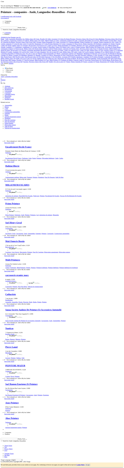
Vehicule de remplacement (35, 286)
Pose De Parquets (50, 177)
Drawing (25, 302)
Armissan (8, 172)
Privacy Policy (8, 449)
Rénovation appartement (51, 252)
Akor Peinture (12, 418)
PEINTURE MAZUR (15, 365)
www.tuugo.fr (5, 18)
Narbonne (8, 152)
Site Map (7, 455)
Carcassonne (9, 228)
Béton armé (23, 177)
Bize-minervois (9, 247)
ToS (5, 447)
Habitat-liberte (12, 166)
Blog (5, 457)
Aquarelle (8, 302)
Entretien (38, 233)
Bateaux (12, 339)
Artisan (7, 267)
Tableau (18, 358)
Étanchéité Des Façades (25, 196)
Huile (30, 302)
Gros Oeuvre (15, 252)
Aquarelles (15, 302)
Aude (30, 158)
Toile (23, 358)
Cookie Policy (80, 465)
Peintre (28, 267)
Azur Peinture (12, 403)
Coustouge (8, 371)
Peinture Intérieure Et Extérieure (68, 267)
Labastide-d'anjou (10, 281)
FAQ (5, 450)
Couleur (7, 376)
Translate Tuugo (9, 453)
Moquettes (56, 215)
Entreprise (13, 267)
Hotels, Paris (21, 27)
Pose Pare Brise (22, 286)
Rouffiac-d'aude (10, 334)
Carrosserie (50, 233)
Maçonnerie (23, 252)
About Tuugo (8, 445)
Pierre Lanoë (11, 347)
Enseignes (46, 395)
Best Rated (9, 68)
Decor (12, 376)
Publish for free (5, 37)
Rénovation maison (64, 252)
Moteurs (18, 339)
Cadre (56, 158)
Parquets (29, 177)
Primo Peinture (12, 203)
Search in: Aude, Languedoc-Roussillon (14, 29)
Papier (34, 158)
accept (88, 465)
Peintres (44, 302)
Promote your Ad (16, 37)
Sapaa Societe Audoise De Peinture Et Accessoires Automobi (33, 310)
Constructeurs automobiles (61, 233)
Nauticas (9, 328)
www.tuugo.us (52, 7)
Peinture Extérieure (41, 267)
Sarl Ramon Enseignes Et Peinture (21, 384)
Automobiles (31, 233)
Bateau (7, 339)
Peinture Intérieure (53, 267)
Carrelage (8, 252)
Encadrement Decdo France (18, 147)
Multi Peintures (12, 260)
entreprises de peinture (11, 196)
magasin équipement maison (13, 427)
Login (2, 16)
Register (6, 16)
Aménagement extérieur (12, 177)
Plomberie (41, 177)
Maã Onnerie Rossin (15, 241)
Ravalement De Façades (52, 196)
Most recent (9, 70)
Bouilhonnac (9, 300)
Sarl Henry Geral (13, 222)
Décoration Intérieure (48, 158)
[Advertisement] (34, 134)
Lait (37, 215)
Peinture (39, 158)
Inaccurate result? (9, 143)
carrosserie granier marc (17, 275)
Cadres (61, 158)
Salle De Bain (59, 177)
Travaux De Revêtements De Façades (71, 196)
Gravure (7, 358)
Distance (8, 72)
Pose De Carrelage (38, 252)
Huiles (35, 302)
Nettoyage (36, 196)
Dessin (20, 302)
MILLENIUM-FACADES (17, 185)
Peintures (33, 215)
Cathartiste (10, 294)
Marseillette (8, 353)
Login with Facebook (15, 16)
